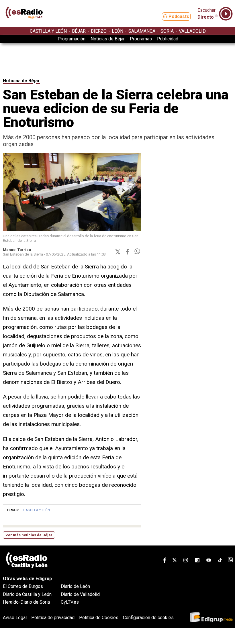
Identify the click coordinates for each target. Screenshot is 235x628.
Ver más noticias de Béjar (28, 535)
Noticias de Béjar (108, 39)
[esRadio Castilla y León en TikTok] (220, 561)
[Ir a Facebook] (165, 561)
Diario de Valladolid (80, 594)
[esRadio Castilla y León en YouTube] (208, 561)
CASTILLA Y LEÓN (48, 31)
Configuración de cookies (148, 617)
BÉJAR (79, 31)
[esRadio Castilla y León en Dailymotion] (197, 561)
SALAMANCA (141, 31)
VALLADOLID (192, 31)
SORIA (167, 31)
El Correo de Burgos (23, 586)
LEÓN (117, 31)
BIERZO (99, 31)
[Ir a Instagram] (185, 561)
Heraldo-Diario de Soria (26, 602)
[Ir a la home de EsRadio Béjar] (24, 24)
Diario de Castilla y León (27, 594)
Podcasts (178, 16)
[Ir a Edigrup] (211, 617)
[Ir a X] (174, 561)
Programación (71, 39)
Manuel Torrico (17, 250)
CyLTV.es (70, 602)
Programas (141, 39)
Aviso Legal (15, 617)
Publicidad (167, 39)
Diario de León (75, 586)
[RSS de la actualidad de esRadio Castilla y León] (230, 560)
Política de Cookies (98, 617)
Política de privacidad (53, 617)
